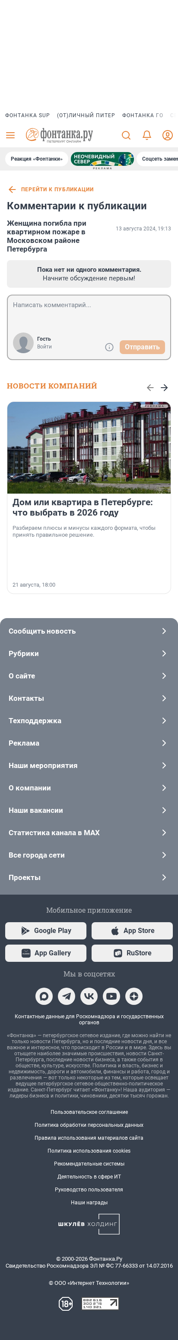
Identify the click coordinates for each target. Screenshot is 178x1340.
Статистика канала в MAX (54, 832)
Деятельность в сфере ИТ (89, 1177)
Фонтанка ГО (142, 115)
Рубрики (24, 653)
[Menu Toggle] (10, 135)
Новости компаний (52, 386)
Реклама (24, 743)
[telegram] (66, 996)
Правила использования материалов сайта (89, 1138)
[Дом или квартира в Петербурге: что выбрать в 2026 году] (89, 448)
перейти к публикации (57, 190)
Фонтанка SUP (27, 115)
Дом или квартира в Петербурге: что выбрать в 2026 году (83, 507)
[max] (44, 996)
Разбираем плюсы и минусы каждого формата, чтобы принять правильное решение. (84, 531)
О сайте (22, 676)
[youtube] (111, 996)
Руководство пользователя (89, 1190)
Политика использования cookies (89, 1151)
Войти (44, 347)
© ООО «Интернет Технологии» (89, 1283)
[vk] (89, 996)
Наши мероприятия (43, 765)
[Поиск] (126, 135)
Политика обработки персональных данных (89, 1125)
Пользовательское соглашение (89, 1112)
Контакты (26, 698)
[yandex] (134, 996)
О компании (30, 787)
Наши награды (89, 1203)
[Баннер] (102, 159)
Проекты (25, 877)
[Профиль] (167, 135)
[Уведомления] (147, 135)
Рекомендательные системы (89, 1164)
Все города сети (37, 855)
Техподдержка (35, 720)
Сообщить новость (42, 631)
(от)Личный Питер (86, 115)
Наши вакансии (36, 810)
